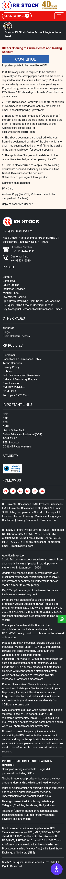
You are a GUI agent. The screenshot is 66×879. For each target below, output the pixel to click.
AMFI (6, 426)
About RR (8, 328)
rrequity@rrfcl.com (22, 546)
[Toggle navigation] (59, 15)
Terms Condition (12, 363)
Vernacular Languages (48, 516)
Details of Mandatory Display (20, 379)
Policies (7, 371)
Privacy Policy (11, 367)
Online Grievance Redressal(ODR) (22, 435)
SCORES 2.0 (10, 439)
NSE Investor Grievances (48, 504)
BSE (5, 418)
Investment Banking (14, 297)
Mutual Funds (11, 293)
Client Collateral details (16, 336)
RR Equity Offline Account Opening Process (28, 305)
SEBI (5, 422)
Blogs (6, 332)
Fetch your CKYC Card (15, 395)
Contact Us (9, 281)
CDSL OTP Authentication (17, 447)
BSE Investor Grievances (16, 504)
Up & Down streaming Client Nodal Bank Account (31, 301)
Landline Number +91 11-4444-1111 (23, 249)
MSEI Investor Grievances (19, 508)
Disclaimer (9, 355)
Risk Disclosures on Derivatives (21, 375)
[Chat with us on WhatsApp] (62, 619)
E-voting (28, 516)
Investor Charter (12, 516)
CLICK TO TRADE (14, 16)
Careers (7, 277)
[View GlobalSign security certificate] (12, 468)
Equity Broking (11, 285)
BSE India (42, 508)
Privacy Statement (27, 520)
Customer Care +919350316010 (21, 259)
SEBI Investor (11, 443)
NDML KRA (9, 391)
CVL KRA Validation (14, 387)
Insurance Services (14, 289)
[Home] (30, 5)
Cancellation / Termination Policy (22, 359)
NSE (5, 414)
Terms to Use (48, 520)
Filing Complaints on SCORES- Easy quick (34, 512)
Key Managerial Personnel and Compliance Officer (32, 309)
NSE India (55, 508)
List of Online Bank (14, 431)
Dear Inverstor (11, 383)
